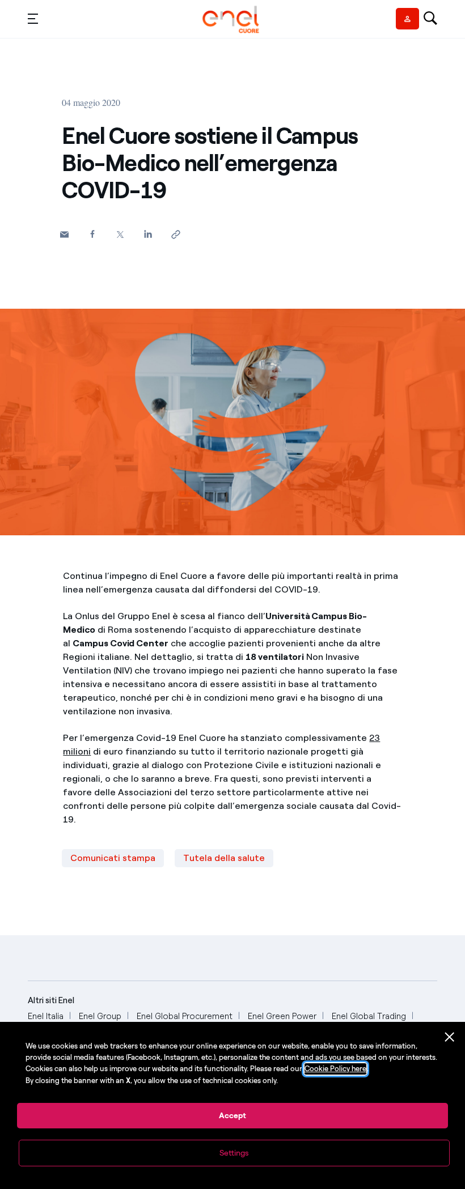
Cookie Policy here (335, 1068)
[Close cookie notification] (449, 1037)
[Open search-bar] (430, 19)
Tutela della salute (224, 858)
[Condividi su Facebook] (92, 233)
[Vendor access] (407, 18)
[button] (33, 18)
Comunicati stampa (112, 858)
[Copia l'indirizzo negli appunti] (175, 234)
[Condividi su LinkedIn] (147, 233)
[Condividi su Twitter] (120, 234)
